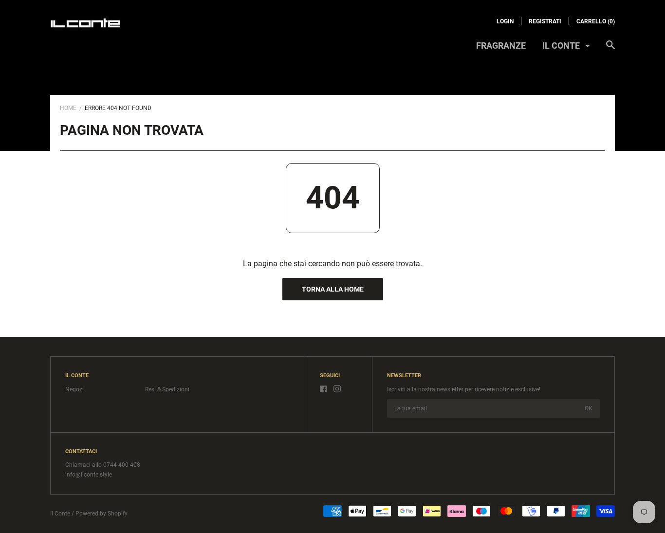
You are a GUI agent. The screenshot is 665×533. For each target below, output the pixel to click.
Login (505, 21)
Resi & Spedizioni (167, 389)
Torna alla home (333, 289)
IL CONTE (562, 45)
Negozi (74, 389)
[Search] (610, 49)
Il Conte (60, 513)
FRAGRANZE (501, 45)
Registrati (545, 21)
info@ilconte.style (88, 474)
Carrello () (595, 21)
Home (68, 108)
